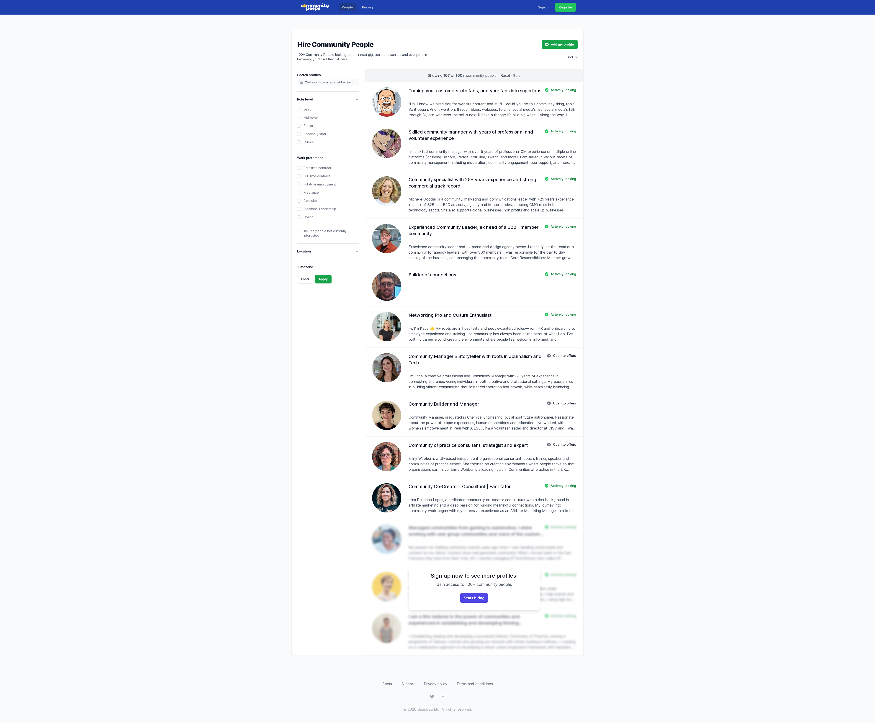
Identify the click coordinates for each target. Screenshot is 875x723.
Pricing (367, 7)
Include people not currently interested (325, 233)
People (347, 7)
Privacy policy (435, 684)
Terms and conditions (474, 684)
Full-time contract (317, 176)
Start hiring (474, 598)
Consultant (312, 201)
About (387, 684)
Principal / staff (315, 134)
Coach (308, 217)
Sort (570, 57)
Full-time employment (320, 184)
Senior (308, 126)
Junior (308, 109)
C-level (309, 142)
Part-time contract (317, 168)
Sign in (543, 7)
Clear (305, 279)
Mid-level (311, 117)
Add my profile (562, 44)
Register (565, 7)
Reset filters (510, 75)
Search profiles (309, 75)
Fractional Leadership (320, 209)
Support (408, 684)
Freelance (311, 192)
